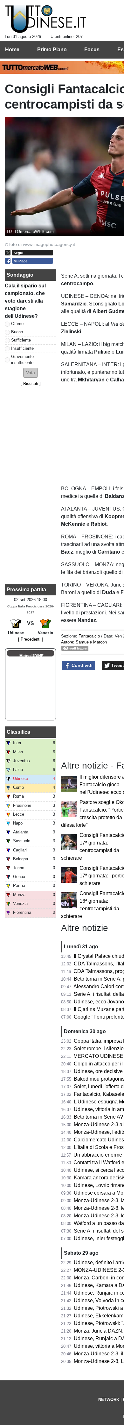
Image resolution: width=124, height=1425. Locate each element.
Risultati (30, 383)
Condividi (81, 665)
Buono (17, 332)
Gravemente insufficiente (22, 359)
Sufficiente (21, 340)
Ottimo (17, 323)
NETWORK (108, 1399)
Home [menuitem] (12, 49)
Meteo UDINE (31, 656)
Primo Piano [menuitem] (52, 49)
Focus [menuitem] (92, 49)
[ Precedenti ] (30, 639)
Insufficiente (22, 348)
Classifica (18, 732)
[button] (30, 373)
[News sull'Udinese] (45, 19)
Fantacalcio (89, 636)
